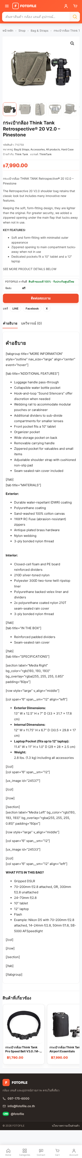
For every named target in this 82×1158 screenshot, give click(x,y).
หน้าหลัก (8, 30)
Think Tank (21, 154)
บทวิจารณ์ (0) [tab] (31, 323)
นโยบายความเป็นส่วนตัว (65, 1125)
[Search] (75, 17)
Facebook (32, 308)
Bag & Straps (39, 30)
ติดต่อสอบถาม (41, 298)
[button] (72, 43)
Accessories (37, 149)
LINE (15, 308)
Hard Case (67, 149)
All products (53, 149)
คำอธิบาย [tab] (10, 323)
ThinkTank (45, 154)
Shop (22, 30)
